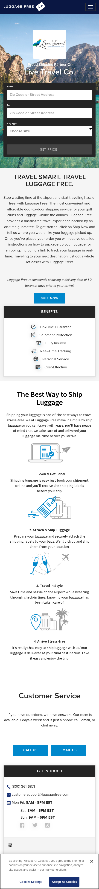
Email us (69, 750)
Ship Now (49, 298)
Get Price (48, 149)
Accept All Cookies (64, 882)
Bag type (12, 123)
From (10, 86)
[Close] (92, 861)
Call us (30, 750)
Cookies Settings (31, 882)
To (8, 105)
